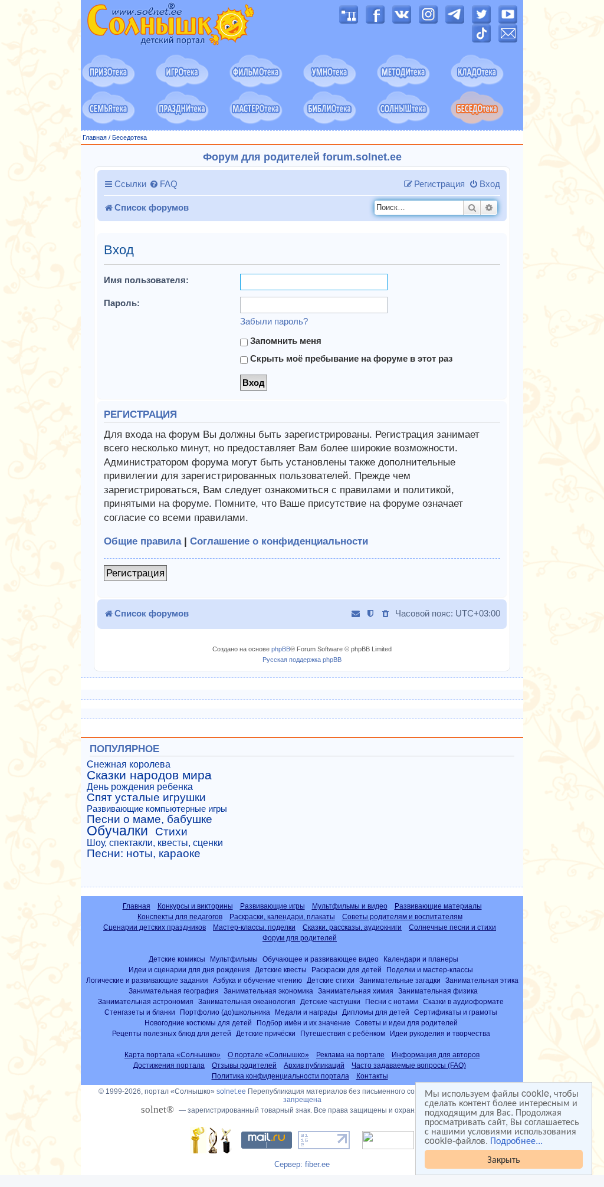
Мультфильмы (234, 959)
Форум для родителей (299, 938)
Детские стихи (330, 980)
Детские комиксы (177, 959)
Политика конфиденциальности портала (280, 1076)
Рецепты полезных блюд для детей (171, 1033)
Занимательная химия (355, 991)
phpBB (280, 648)
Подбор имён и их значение (303, 1023)
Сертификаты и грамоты (455, 1012)
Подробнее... (516, 1140)
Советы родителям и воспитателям (402, 917)
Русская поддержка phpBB (302, 659)
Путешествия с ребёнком (342, 1033)
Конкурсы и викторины (195, 906)
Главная (95, 137)
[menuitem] (163, 184)
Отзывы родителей (244, 1065)
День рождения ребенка (140, 787)
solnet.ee (231, 1091)
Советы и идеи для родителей (406, 1023)
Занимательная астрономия (145, 1001)
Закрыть (503, 1159)
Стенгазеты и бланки (139, 1012)
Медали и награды (306, 1012)
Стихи (171, 832)
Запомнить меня (284, 341)
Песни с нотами (391, 1001)
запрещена (302, 1100)
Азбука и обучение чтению (257, 980)
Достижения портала (169, 1065)
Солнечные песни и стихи (452, 927)
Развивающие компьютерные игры (157, 809)
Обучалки (117, 830)
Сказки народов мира (149, 775)
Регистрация (135, 573)
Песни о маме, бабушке (149, 819)
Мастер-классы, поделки (254, 927)
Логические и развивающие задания (147, 980)
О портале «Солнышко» (268, 1055)
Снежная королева (128, 764)
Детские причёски (266, 1033)
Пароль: (122, 303)
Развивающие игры (272, 906)
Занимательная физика (438, 991)
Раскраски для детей (346, 969)
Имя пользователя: (146, 280)
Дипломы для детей (375, 1012)
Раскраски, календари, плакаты (282, 917)
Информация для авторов (436, 1055)
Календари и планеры (420, 959)
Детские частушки (330, 1001)
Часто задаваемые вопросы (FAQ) (409, 1065)
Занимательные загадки (400, 980)
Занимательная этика (481, 980)
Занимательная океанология (247, 1001)
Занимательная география (174, 991)
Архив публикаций (314, 1065)
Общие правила (142, 541)
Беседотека (129, 137)
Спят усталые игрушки (146, 797)
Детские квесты (281, 969)
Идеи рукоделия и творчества (440, 1033)
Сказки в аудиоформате (463, 1001)
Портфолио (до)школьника (225, 1012)
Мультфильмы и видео (350, 906)
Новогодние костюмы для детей (198, 1023)
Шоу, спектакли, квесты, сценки (155, 843)
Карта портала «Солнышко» (172, 1055)
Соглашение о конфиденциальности (279, 541)
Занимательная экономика (268, 991)
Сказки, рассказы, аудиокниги (352, 927)
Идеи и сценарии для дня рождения (189, 969)
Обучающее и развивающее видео (320, 959)
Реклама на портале (350, 1055)
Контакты (372, 1076)
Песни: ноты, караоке (144, 853)
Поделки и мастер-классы (429, 969)
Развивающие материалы (438, 906)
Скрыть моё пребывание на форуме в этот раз (350, 358)
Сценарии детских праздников (154, 927)
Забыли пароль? (274, 321)
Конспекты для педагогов (179, 917)
